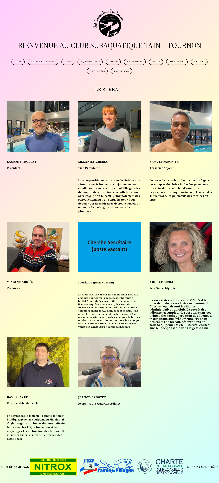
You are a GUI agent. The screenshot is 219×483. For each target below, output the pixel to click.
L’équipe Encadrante (90, 62)
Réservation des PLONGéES (43, 62)
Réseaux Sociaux (177, 62)
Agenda (67, 62)
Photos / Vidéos (97, 71)
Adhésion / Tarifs (135, 62)
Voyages (156, 62)
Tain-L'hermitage (15, 467)
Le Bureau (113, 62)
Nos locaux (199, 62)
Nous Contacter (121, 71)
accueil (18, 62)
